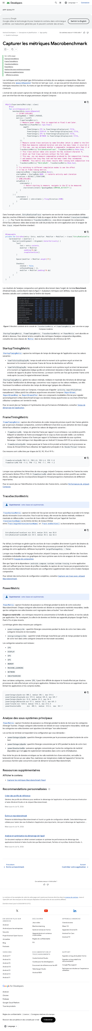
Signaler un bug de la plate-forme (74, 956)
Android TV (66, 937)
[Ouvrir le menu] (3, 2)
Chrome (5, 995)
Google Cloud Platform (11, 1003)
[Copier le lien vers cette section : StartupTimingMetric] (32, 348)
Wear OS (65, 926)
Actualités (6, 939)
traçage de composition (24, 559)
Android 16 (7, 959)
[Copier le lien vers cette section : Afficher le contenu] (24, 775)
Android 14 (7, 967)
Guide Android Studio (40, 958)
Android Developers (9, 33)
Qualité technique (12, 35)
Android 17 (6, 956)
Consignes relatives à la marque (42, 1014)
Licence (26, 1014)
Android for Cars (68, 933)
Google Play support (69, 965)
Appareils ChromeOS (69, 930)
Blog (4, 943)
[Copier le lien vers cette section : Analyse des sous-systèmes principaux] (54, 718)
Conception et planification (28, 33)
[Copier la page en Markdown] (13, 49)
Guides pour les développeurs (42, 962)
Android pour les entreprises (13, 928)
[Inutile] (87, 32)
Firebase (6, 999)
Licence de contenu (71, 897)
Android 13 (6, 970)
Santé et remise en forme (41, 930)
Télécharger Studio (39, 969)
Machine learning (38, 926)
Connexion (85, 3)
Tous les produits (9, 1006)
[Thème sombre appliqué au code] (85, 102)
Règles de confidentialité (41, 939)
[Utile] (84, 32)
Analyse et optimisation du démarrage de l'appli (25, 836)
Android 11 (6, 977)
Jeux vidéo (36, 923)
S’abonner (48, 1020)
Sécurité (6, 932)
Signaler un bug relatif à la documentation (71, 960)
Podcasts (6, 946)
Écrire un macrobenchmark (16, 816)
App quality (9, 10)
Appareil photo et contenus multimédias (42, 934)
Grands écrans (67, 923)
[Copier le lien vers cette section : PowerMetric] (22, 588)
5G (33, 942)
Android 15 (6, 963)
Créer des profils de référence (17, 796)
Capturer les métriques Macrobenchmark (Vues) (26, 780)
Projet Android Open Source (13, 936)
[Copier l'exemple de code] (88, 102)
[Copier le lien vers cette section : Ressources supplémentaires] (42, 770)
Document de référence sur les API (44, 965)
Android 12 (6, 974)
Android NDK (37, 972)
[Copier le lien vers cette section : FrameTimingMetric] (30, 417)
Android (6, 925)
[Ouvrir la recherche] (56, 2)
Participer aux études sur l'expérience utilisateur (75, 969)
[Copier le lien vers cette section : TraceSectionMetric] (30, 496)
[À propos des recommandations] (49, 789)
